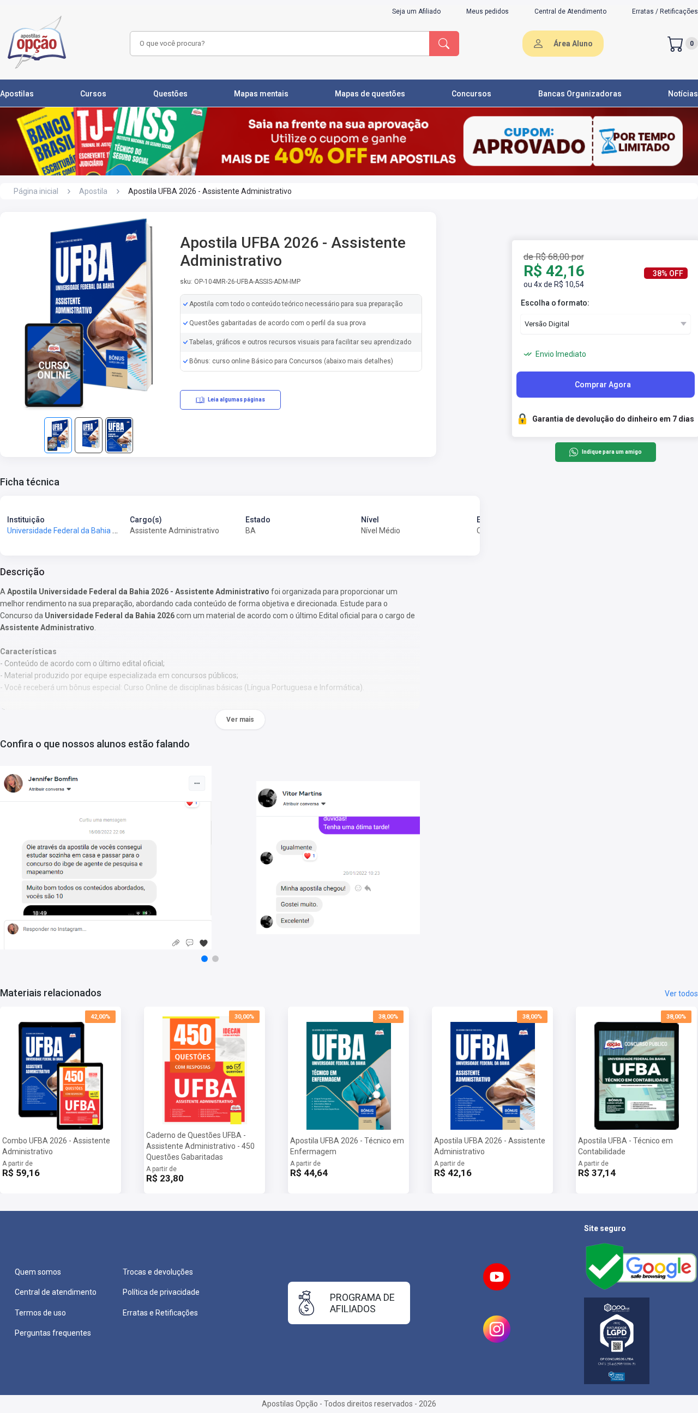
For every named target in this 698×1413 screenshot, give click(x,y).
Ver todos (681, 993)
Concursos (471, 93)
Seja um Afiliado (416, 11)
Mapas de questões (370, 93)
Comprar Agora (603, 384)
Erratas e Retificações (160, 1312)
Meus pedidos (487, 11)
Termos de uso (40, 1312)
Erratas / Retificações (665, 11)
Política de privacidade (161, 1292)
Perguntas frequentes (53, 1333)
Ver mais (240, 719)
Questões (170, 93)
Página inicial (36, 191)
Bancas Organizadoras (580, 93)
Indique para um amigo (611, 452)
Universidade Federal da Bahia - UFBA (71, 530)
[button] (204, 958)
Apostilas (17, 93)
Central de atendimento (56, 1292)
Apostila (93, 191)
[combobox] (278, 44)
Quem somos (38, 1272)
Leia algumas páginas (236, 400)
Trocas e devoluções (158, 1272)
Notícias (683, 93)
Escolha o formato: (555, 303)
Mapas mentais (261, 93)
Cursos (93, 93)
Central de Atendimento (570, 11)
